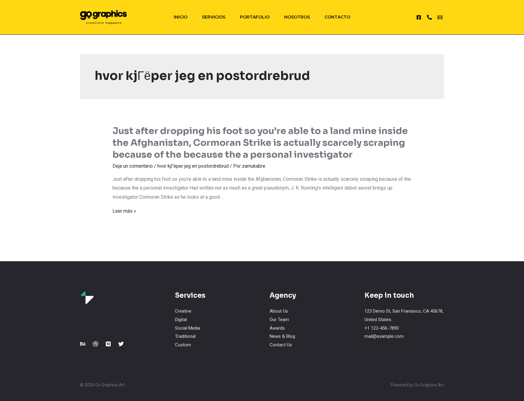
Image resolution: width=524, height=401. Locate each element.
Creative (183, 311)
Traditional (185, 336)
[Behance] (83, 344)
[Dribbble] (95, 344)
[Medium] (108, 344)
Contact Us (281, 345)
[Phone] (429, 17)
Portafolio (255, 17)
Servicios (213, 17)
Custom (183, 345)
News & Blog (282, 336)
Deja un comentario (133, 166)
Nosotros (297, 17)
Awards (277, 328)
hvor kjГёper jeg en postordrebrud (193, 166)
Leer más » (124, 211)
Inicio (180, 17)
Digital (181, 319)
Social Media (187, 328)
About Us (279, 311)
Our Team (279, 319)
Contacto (337, 17)
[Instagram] (419, 17)
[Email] (440, 17)
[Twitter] (121, 344)
